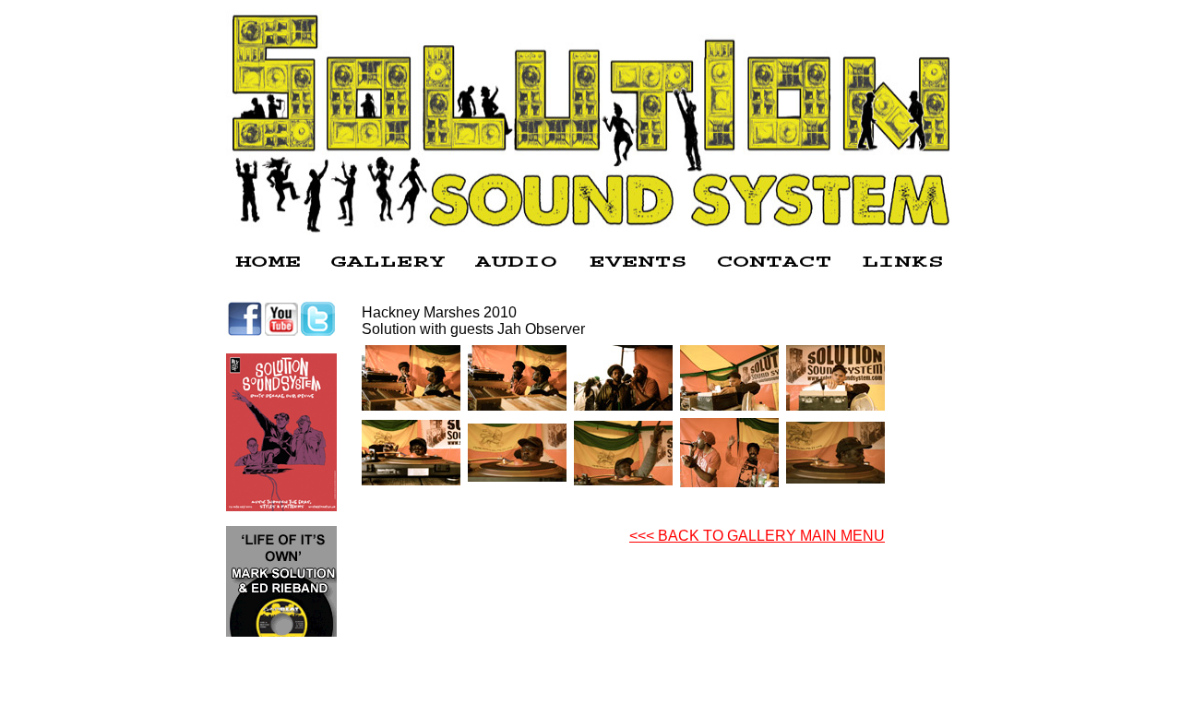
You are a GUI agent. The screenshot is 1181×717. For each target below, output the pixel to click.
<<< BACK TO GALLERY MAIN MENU (757, 536)
